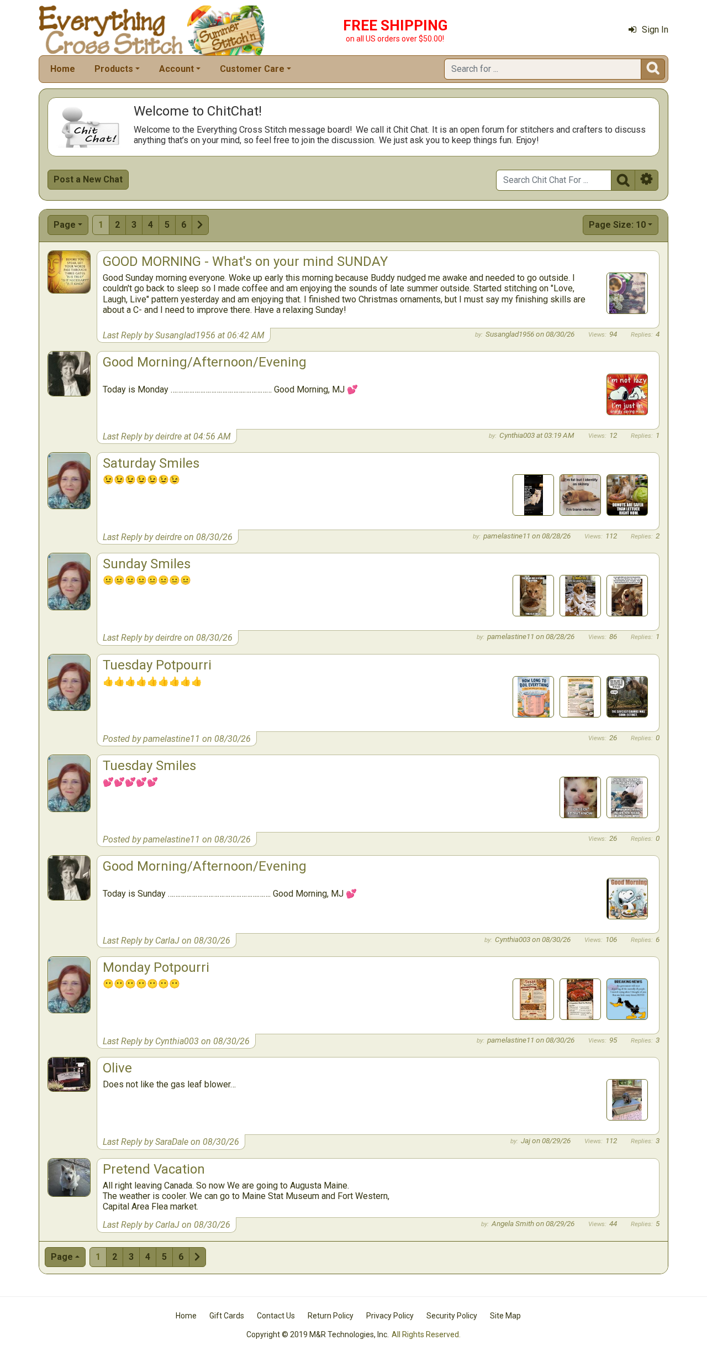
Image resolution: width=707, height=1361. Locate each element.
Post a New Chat (88, 179)
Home (62, 69)
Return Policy (331, 1315)
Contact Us (276, 1315)
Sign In (655, 29)
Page (65, 224)
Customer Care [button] (252, 69)
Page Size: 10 (617, 224)
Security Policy (451, 1315)
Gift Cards (226, 1315)
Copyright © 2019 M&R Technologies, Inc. (317, 1334)
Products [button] (113, 69)
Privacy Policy (390, 1315)
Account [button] (176, 69)
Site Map (505, 1315)
